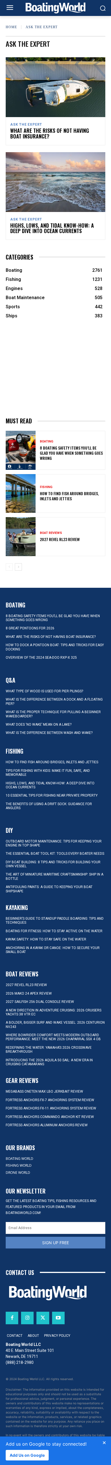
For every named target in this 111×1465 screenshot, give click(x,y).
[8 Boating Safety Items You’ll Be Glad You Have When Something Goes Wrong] (21, 450)
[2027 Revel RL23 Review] (21, 536)
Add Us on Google (27, 1455)
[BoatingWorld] (55, 8)
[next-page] (18, 567)
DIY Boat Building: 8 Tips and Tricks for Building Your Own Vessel (53, 864)
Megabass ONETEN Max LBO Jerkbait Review (44, 1091)
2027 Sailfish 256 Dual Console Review (40, 1002)
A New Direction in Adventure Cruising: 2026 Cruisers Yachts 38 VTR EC (53, 1012)
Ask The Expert (26, 124)
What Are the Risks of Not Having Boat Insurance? (49, 133)
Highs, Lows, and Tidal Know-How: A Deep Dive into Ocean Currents (52, 228)
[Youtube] (58, 1318)
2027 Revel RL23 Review (60, 539)
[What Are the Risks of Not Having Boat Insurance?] (55, 87)
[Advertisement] (55, 368)
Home (11, 27)
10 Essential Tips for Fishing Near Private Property (52, 795)
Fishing (46, 487)
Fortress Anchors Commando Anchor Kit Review (50, 1117)
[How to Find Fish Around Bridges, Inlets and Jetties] (21, 493)
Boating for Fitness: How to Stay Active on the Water (54, 931)
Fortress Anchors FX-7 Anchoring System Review (50, 1100)
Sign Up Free (55, 1242)
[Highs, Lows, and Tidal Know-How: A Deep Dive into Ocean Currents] (55, 182)
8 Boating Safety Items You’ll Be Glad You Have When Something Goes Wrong (71, 453)
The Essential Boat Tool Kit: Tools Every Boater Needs (55, 854)
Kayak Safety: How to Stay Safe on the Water (46, 939)
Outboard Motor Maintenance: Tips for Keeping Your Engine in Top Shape (54, 843)
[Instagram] (27, 1318)
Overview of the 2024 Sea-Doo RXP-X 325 (41, 658)
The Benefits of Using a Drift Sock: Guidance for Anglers (49, 806)
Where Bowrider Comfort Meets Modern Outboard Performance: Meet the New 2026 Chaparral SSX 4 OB (53, 1037)
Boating (46, 441)
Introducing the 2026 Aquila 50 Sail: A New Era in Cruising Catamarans (49, 1062)
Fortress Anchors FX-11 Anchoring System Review (51, 1108)
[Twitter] (42, 1318)
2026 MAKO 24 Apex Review (29, 993)
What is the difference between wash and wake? (49, 733)
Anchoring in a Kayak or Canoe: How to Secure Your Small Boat (53, 950)
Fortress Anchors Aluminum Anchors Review (47, 1125)
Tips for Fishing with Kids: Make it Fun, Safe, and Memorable (48, 773)
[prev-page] (9, 567)
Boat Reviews (51, 532)
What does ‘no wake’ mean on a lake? (38, 725)
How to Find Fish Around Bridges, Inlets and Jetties (69, 495)
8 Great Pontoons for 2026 (30, 628)
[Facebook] (12, 1318)
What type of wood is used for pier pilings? (44, 691)
